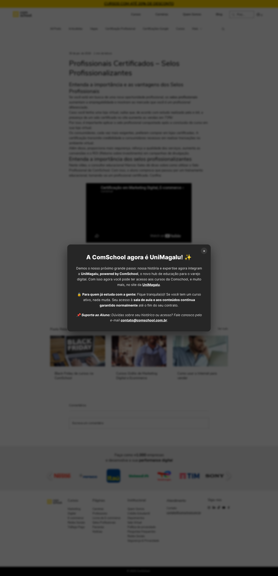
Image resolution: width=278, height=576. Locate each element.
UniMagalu (151, 285)
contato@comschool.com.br (144, 320)
